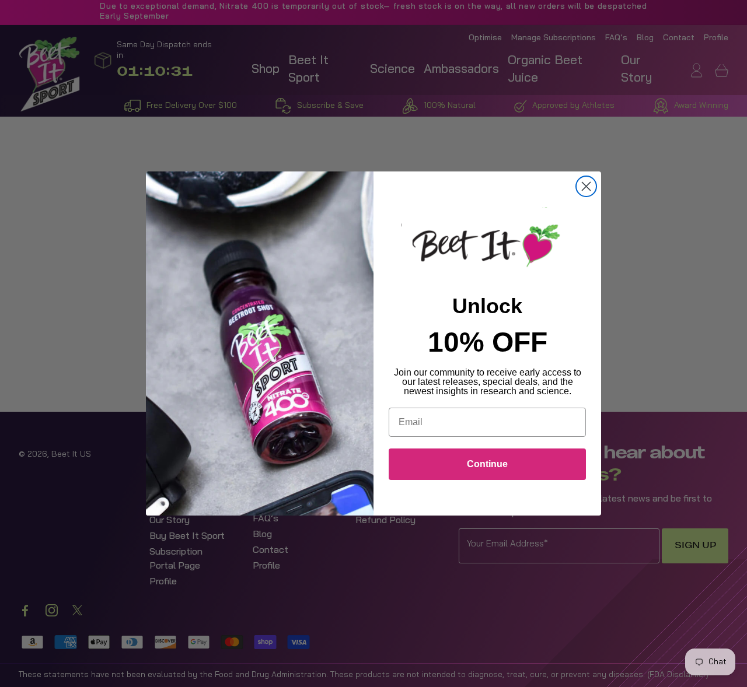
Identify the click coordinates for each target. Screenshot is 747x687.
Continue (487, 464)
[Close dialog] (586, 186)
